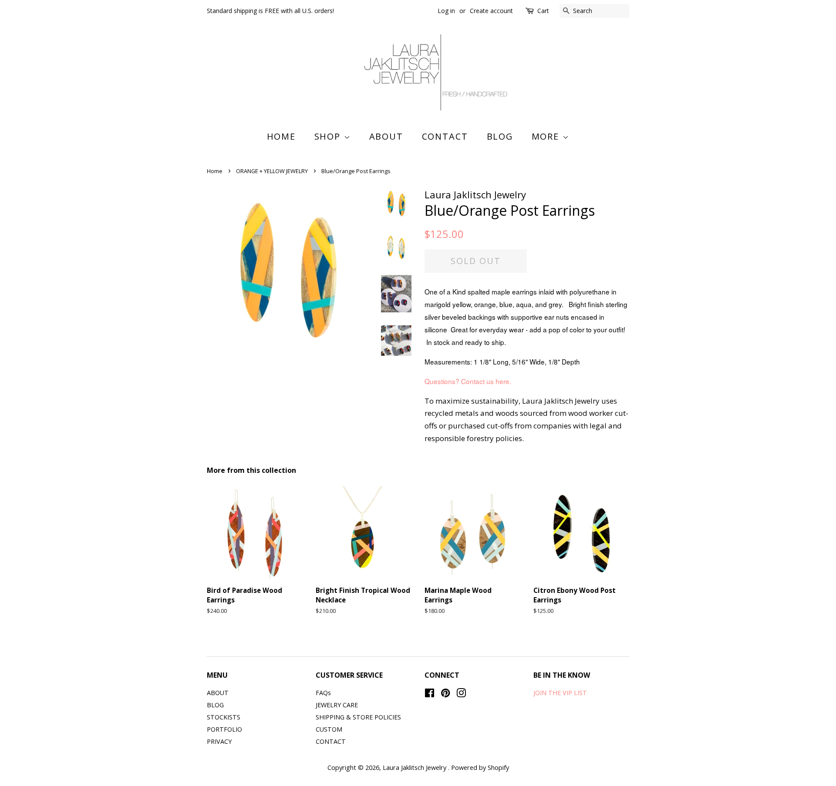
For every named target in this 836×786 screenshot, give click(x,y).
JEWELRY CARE (337, 705)
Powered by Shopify (480, 767)
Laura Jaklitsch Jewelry (415, 767)
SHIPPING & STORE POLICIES (358, 717)
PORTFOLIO (224, 729)
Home (281, 136)
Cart (543, 11)
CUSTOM (329, 729)
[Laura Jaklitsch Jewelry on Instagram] (461, 694)
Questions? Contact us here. (469, 381)
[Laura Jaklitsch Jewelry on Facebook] (430, 694)
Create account (491, 11)
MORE (547, 136)
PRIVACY (219, 741)
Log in (446, 11)
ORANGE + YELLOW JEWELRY (272, 171)
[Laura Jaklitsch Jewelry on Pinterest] (445, 694)
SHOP (329, 136)
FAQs (323, 693)
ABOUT (386, 136)
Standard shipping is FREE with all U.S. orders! (270, 11)
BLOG (500, 136)
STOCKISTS (223, 717)
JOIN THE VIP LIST (560, 693)
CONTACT (445, 136)
